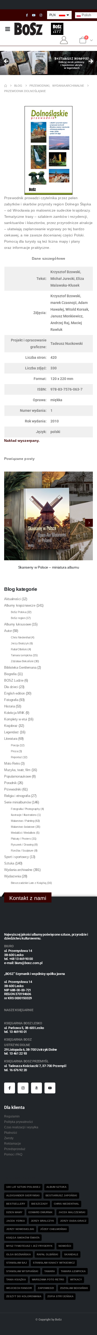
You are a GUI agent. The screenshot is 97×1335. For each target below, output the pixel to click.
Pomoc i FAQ (13, 1154)
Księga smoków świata (23, 1237)
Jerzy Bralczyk (20, 643)
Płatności (10, 1132)
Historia (9, 706)
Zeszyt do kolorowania (23, 1296)
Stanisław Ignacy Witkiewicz (54, 1262)
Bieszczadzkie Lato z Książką (28, 882)
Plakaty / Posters (21, 838)
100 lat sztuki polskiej (23, 1186)
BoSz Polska (18, 612)
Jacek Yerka (15, 1220)
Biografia (10, 674)
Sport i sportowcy (16, 857)
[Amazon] (36, 1088)
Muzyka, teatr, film (17, 770)
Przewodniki (12, 789)
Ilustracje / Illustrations (24, 814)
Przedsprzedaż (14, 1149)
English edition (14, 693)
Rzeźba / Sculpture (22, 850)
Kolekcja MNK (14, 713)
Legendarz (11, 732)
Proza (14, 751)
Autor (8, 631)
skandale (71, 1254)
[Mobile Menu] (7, 29)
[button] (89, 523)
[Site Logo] (28, 28)
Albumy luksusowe (17, 624)
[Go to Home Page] (5, 85)
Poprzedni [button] (6, 61)
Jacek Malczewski (71, 1212)
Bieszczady (39, 1203)
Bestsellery (15, 1203)
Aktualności (12, 599)
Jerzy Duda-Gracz (73, 1220)
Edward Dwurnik (40, 1212)
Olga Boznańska (18, 1254)
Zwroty (8, 1138)
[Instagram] (41, 15)
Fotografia (11, 700)
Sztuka (9, 863)
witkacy (76, 1279)
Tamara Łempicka (21, 655)
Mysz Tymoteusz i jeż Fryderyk (29, 1245)
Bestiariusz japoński (61, 1195)
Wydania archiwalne (18, 870)
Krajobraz (11, 726)
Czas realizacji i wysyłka (21, 1127)
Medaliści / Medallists (23, 832)
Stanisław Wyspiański (22, 1271)
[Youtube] (34, 15)
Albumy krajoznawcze (19, 605)
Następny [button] (90, 61)
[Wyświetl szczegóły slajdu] (48, 63)
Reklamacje (12, 1143)
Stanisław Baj (16, 1262)
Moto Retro (12, 763)
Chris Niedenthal (20, 637)
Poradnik (10, 783)
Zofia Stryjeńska (60, 1296)
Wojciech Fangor (19, 1288)
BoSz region (18, 618)
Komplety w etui (15, 719)
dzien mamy (14, 1212)
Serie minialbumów (17, 802)
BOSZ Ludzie (13, 680)
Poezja (15, 745)
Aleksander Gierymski (23, 1195)
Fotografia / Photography (25, 808)
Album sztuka (56, 1186)
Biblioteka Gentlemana (20, 667)
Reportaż (16, 757)
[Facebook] (27, 15)
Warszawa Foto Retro (48, 1279)
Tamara (49, 1271)
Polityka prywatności (18, 1121)
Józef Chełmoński (53, 1229)
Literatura (10, 739)
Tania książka (16, 1279)
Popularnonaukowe (17, 776)
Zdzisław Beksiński (22, 661)
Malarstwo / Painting (22, 820)
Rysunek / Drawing (22, 844)
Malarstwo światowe (23, 826)
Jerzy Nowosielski (20, 1229)
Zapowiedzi (46, 1288)
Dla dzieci (11, 687)
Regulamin (12, 1116)
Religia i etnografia (17, 796)
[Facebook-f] (9, 1088)
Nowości (64, 1245)
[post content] (48, 516)
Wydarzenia (12, 876)
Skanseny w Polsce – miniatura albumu (48, 567)
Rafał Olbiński (19, 649)
